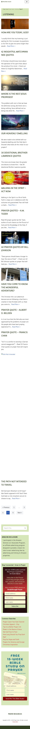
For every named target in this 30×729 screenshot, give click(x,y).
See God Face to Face (10, 632)
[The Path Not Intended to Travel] (15, 415)
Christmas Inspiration (10, 645)
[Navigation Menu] (27, 1)
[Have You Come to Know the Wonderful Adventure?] (15, 274)
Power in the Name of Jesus (12, 629)
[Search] (25, 528)
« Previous (5, 507)
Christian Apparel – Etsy (11, 624)
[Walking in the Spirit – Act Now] (15, 178)
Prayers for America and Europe (13, 642)
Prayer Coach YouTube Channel (13, 622)
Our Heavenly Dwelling (14, 133)
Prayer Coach (11, 9)
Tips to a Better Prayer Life (12, 627)
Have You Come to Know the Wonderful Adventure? (14, 287)
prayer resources (15, 714)
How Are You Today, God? (15, 32)
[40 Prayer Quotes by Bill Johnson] (15, 237)
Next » (20, 513)
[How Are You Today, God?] (15, 24)
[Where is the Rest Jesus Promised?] (15, 82)
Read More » (11, 46)
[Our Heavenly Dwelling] (15, 122)
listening (17, 9)
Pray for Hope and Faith (11, 639)
